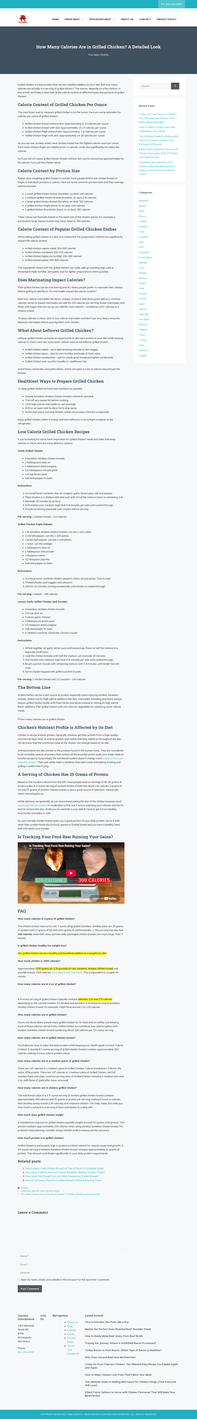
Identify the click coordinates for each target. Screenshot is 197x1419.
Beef (141, 211)
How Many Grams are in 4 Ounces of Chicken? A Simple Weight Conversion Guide (60, 1194)
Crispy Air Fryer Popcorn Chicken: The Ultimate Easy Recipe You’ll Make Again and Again (158, 118)
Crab (142, 231)
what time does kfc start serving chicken (40, 1191)
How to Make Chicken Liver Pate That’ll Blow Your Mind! (118, 1374)
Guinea (143, 262)
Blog (69, 1326)
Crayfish (143, 236)
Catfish (143, 221)
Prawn (143, 298)
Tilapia (143, 329)
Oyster (142, 283)
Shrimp (143, 324)
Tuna (142, 334)
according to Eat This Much (67, 972)
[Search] (175, 86)
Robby (105, 54)
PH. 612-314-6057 (171, 4)
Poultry (143, 293)
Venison (143, 350)
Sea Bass (144, 319)
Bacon (142, 205)
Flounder (144, 252)
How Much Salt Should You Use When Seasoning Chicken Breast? (62, 1176)
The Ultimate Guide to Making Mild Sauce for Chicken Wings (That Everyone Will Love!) (158, 140)
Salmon (143, 309)
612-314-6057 (26, 1352)
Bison (142, 216)
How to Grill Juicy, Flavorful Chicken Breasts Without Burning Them (63, 1180)
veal (141, 345)
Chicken (24, 1187)
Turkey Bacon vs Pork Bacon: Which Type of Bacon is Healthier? (123, 1350)
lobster (143, 272)
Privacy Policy (166, 19)
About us (127, 19)
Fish (141, 247)
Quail (142, 303)
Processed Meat (100, 19)
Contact (145, 19)
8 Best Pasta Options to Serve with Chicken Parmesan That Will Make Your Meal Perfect (158, 153)
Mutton (143, 278)
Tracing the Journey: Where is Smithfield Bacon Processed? (120, 1343)
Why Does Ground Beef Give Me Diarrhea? (110, 1357)
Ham (142, 267)
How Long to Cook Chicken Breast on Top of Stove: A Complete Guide (64, 1168)
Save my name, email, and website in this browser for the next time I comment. (65, 1279)
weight (143, 355)
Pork (141, 288)
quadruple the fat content (32, 805)
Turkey (143, 339)
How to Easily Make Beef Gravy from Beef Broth (114, 1336)
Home (55, 19)
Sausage (144, 314)
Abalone (143, 200)
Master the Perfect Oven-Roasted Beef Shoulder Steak (118, 1329)
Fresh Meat (72, 19)
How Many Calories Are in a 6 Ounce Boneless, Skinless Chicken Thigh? (65, 1172)
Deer (141, 241)
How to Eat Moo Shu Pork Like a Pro (106, 1321)
